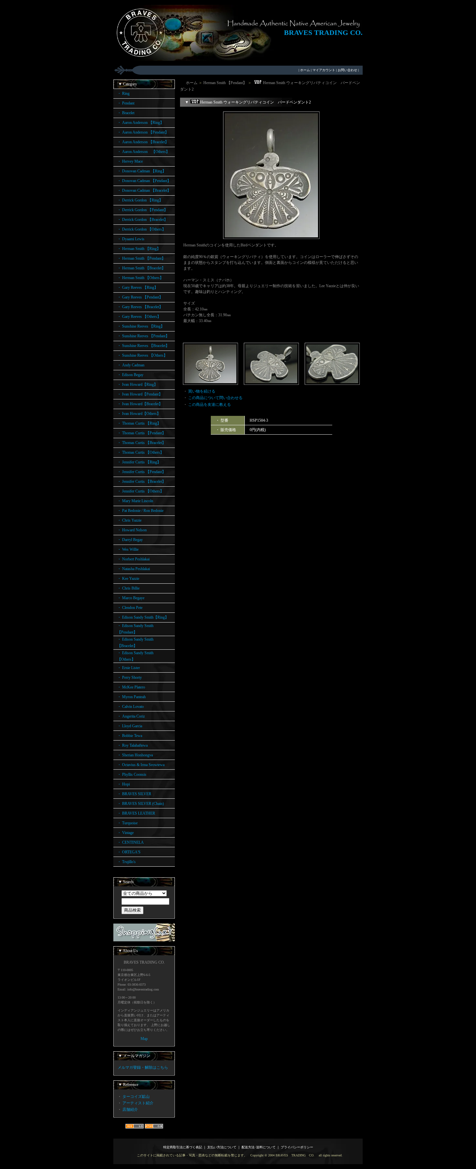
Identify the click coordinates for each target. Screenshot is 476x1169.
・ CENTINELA (130, 842)
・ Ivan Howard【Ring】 (137, 384)
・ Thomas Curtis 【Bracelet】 (141, 442)
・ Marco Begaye (130, 598)
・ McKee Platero (131, 687)
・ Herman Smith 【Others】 (140, 278)
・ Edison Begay (130, 375)
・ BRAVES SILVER (134, 794)
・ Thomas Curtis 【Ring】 (139, 423)
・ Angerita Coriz (131, 716)
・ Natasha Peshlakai (133, 569)
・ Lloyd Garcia (129, 726)
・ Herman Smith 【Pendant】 (141, 258)
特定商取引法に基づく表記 (182, 1147)
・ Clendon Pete (129, 607)
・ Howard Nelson (132, 530)
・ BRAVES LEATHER (136, 813)
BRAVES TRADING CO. (323, 32)
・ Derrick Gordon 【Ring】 (140, 200)
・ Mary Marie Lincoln (135, 501)
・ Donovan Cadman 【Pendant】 (144, 181)
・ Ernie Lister (128, 668)
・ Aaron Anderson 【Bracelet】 (143, 142)
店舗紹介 (130, 1109)
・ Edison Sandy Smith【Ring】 (143, 617)
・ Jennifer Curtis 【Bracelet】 (141, 481)
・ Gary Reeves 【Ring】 (137, 287)
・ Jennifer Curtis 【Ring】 (139, 462)
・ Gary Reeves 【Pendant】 (140, 297)
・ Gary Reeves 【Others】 (139, 316)
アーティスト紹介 (137, 1103)
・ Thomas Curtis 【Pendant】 (141, 433)
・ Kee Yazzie (128, 578)
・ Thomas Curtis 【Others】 (140, 452)
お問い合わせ (347, 70)
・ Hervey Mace (130, 161)
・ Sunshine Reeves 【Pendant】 (143, 336)
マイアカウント (323, 70)
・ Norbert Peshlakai (133, 559)
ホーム (305, 70)
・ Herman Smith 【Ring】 (139, 248)
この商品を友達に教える (209, 404)
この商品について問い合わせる (215, 397)
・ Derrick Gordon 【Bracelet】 (142, 219)
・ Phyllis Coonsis (131, 774)
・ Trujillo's (126, 862)
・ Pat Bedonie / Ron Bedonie (140, 510)
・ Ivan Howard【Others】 (139, 413)
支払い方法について (221, 1147)
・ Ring (123, 93)
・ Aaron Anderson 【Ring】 (140, 122)
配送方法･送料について (259, 1147)
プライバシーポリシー (297, 1147)
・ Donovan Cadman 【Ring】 (141, 171)
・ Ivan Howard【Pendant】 (140, 394)
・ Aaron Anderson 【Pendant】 (143, 132)
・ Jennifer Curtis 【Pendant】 (141, 472)
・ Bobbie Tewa (129, 735)
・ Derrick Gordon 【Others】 (141, 229)
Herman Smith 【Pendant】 (225, 83)
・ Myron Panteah (131, 697)
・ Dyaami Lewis (130, 239)
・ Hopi (123, 784)
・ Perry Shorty (129, 677)
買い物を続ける (201, 391)
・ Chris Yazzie (129, 520)
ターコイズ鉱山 (136, 1096)
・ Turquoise (127, 823)
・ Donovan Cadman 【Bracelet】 (144, 190)
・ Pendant (125, 103)
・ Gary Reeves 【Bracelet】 (140, 307)
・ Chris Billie (128, 588)
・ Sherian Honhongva (135, 755)
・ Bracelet (125, 113)
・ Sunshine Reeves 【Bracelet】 (143, 345)
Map (144, 1038)
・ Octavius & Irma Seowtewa (140, 765)
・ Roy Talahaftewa (132, 745)
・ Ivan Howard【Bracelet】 (140, 404)
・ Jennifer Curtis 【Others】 (140, 491)
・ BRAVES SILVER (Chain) (140, 803)
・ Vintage (125, 832)
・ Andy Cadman (130, 365)
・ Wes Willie (128, 549)
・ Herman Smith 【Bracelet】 (141, 268)
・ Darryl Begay (130, 539)
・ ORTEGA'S (129, 852)
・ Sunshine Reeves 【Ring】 (140, 326)
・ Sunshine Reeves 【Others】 (142, 355)
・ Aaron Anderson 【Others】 (143, 151)
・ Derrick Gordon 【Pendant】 (142, 210)
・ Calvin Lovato (130, 706)
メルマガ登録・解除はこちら (143, 1067)
